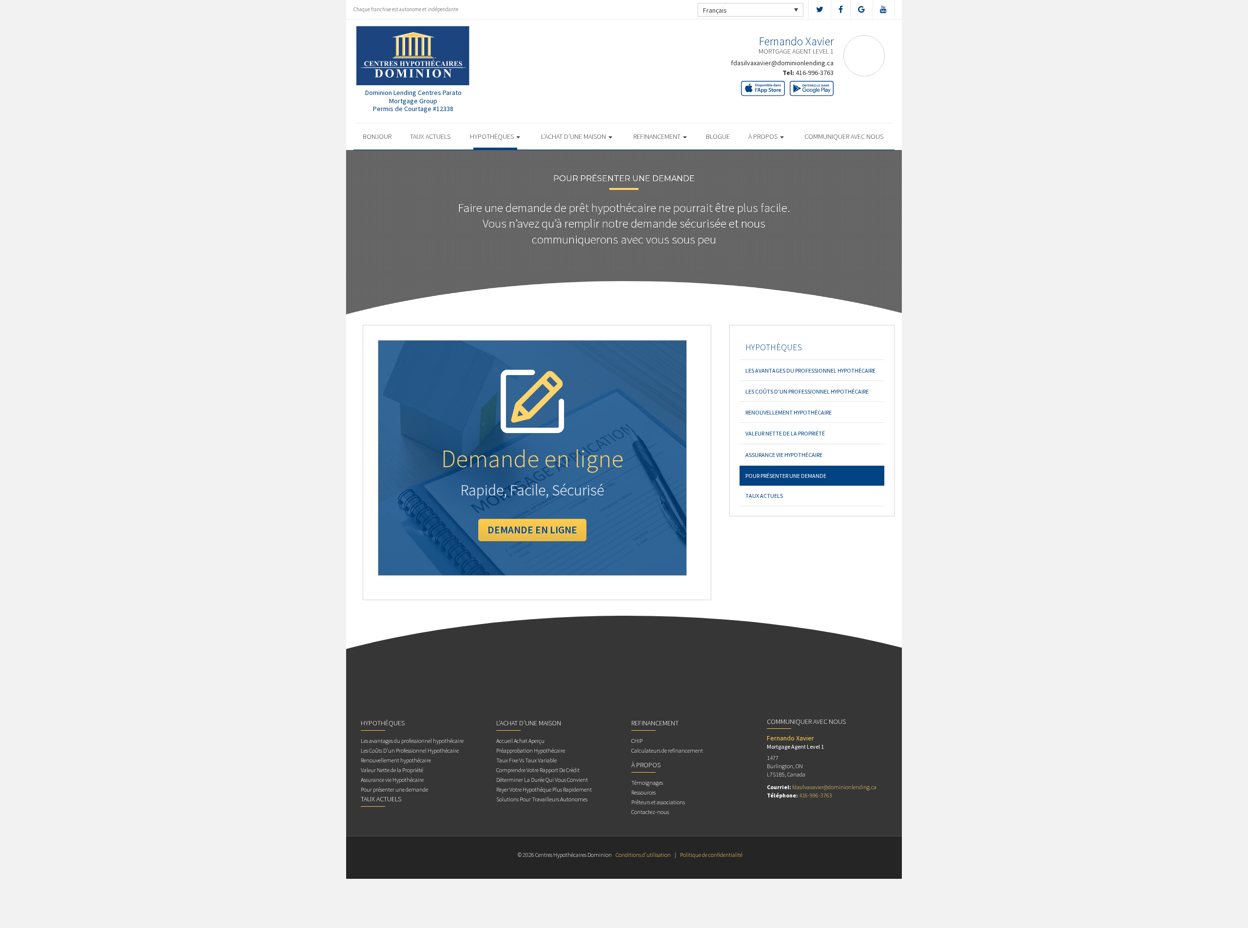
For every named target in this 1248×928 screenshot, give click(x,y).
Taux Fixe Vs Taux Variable (526, 760)
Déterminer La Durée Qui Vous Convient (542, 779)
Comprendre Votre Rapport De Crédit (538, 770)
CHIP (637, 740)
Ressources (643, 792)
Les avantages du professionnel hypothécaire (810, 370)
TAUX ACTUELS (430, 136)
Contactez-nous (650, 811)
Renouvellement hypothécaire (788, 412)
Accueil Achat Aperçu (520, 740)
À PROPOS (763, 136)
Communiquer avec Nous (843, 136)
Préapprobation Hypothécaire (530, 750)
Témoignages (647, 782)
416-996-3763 (815, 72)
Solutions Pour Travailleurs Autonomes (541, 799)
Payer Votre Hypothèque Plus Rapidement (544, 789)
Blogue (718, 136)
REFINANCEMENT (657, 136)
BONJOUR (377, 136)
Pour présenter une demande (785, 475)
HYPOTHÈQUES (492, 136)
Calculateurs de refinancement (667, 750)
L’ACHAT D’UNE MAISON (574, 136)
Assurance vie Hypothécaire (783, 454)
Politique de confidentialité (711, 854)
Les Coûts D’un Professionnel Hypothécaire (807, 391)
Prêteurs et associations (658, 802)
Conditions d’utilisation (643, 854)
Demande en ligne (532, 529)
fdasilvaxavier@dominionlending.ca (782, 62)
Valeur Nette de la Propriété (785, 433)
